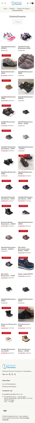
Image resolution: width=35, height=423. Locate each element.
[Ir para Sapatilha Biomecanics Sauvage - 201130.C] (9, 237)
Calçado (12, 8)
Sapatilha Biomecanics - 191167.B (26, 97)
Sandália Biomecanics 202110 (8, 122)
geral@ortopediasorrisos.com (13, 394)
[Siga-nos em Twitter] (15, 374)
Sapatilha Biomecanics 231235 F (8, 47)
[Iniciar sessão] (28, 3)
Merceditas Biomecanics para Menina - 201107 (23, 249)
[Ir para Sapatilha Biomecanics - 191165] (26, 289)
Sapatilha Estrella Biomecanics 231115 (24, 47)
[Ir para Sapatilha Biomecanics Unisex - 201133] (26, 112)
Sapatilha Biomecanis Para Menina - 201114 (8, 198)
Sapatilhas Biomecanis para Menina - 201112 (8, 147)
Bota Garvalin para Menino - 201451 (24, 350)
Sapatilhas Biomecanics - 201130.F (25, 147)
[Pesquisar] (5, 3)
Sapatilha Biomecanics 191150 (8, 97)
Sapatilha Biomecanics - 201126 (9, 300)
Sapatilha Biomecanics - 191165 (26, 300)
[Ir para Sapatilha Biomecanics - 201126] (9, 289)
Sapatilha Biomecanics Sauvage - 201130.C (8, 248)
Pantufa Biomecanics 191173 (7, 72)
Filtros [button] (18, 22)
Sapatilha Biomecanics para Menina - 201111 (25, 198)
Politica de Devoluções (9, 386)
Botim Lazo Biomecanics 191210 (9, 325)
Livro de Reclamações (9, 384)
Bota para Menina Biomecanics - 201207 (8, 223)
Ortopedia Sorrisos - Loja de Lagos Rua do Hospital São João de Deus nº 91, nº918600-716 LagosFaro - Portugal (18, 399)
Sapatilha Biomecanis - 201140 (25, 173)
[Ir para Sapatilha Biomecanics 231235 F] (9, 37)
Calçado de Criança (23, 8)
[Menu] (2, 3)
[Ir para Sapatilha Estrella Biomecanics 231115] (26, 37)
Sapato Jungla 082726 (25, 274)
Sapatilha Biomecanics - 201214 (26, 223)
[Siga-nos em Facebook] (12, 374)
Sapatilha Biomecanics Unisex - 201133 (25, 122)
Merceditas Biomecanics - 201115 (8, 275)
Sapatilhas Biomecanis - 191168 (9, 173)
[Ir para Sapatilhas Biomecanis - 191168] (9, 162)
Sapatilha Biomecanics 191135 (25, 72)
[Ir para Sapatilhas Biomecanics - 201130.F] (26, 137)
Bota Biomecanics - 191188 (24, 325)
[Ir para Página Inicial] (16, 3)
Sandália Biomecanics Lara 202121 (8, 350)
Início (5, 8)
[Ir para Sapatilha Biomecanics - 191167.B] (26, 87)
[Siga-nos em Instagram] (10, 374)
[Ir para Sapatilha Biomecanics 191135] (26, 62)
